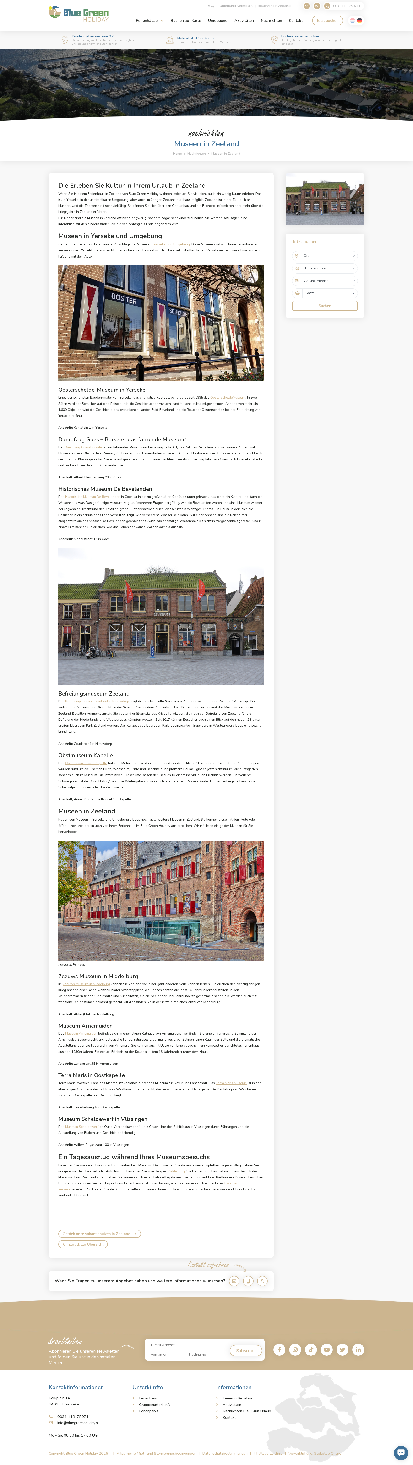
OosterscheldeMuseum (227, 397)
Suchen (325, 305)
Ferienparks (148, 1411)
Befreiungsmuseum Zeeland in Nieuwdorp (97, 701)
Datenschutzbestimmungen (225, 1453)
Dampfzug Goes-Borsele (84, 447)
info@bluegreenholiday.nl (78, 1423)
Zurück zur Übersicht (85, 1244)
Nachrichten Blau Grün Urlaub (247, 1411)
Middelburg (176, 1171)
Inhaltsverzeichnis (268, 1453)
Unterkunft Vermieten (236, 6)
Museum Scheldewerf (81, 1127)
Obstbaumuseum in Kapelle (86, 763)
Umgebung (218, 20)
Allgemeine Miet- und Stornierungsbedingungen (156, 1453)
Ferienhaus (148, 1398)
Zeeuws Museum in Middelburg (86, 984)
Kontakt (296, 20)
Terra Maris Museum (231, 1083)
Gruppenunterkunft (154, 1404)
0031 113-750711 (74, 1416)
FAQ (211, 6)
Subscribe (246, 1351)
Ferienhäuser (147, 20)
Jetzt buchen (327, 20)
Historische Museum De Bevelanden (92, 496)
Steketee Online (327, 1453)
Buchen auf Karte (186, 20)
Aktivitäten (244, 20)
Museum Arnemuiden (81, 1033)
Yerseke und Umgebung (171, 244)
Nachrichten (271, 20)
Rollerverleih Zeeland (274, 6)
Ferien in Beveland (238, 1398)
